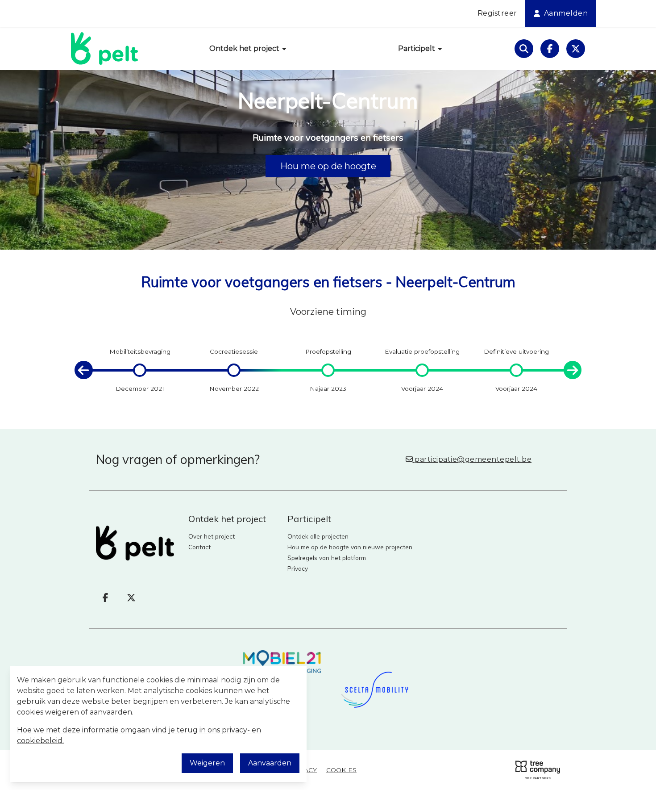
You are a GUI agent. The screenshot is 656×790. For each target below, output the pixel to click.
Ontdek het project (245, 48)
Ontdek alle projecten (318, 536)
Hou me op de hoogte (328, 166)
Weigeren (207, 763)
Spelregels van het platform (326, 557)
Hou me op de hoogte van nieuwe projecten (349, 547)
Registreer (497, 13)
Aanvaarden (269, 763)
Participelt (417, 48)
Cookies (341, 769)
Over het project (211, 536)
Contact (199, 547)
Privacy (297, 568)
